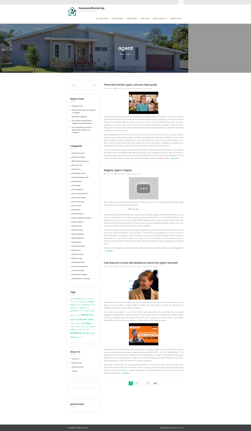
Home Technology (159, 18)
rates (83, 329)
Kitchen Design (77, 226)
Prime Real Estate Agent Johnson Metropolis (130, 84)
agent (129, 88)
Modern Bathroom (78, 238)
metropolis (145, 88)
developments (86, 305)
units (82, 337)
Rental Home (76, 250)
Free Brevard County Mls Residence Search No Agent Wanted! (141, 262)
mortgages (72, 326)
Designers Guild (77, 106)
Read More (175, 158)
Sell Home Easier (77, 254)
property (73, 329)
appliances (79, 299)
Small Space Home (78, 262)
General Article (176, 18)
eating (87, 308)
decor (86, 302)
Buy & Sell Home (102, 18)
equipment (74, 311)
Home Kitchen (132, 18)
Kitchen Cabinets (77, 222)
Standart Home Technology (81, 278)
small (93, 333)
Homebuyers (76, 210)
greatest (78, 315)
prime (150, 88)
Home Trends (76, 206)
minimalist (78, 323)
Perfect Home (76, 242)
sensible (86, 333)
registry (139, 174)
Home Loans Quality (78, 197)
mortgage (86, 323)
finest (80, 311)
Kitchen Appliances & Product (81, 218)
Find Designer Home (78, 173)
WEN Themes (178, 428)
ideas (92, 315)
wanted (155, 266)
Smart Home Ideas (78, 270)
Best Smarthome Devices (80, 161)
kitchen (83, 319)
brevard (134, 266)
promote (92, 327)
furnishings (86, 311)
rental (87, 329)
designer (73, 305)
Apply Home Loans (78, 153)
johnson (138, 88)
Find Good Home (117, 18)
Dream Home (76, 169)
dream (82, 308)
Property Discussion (78, 246)
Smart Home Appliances (80, 266)
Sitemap (74, 371)
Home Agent (120, 88)
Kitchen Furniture (77, 230)
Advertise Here (77, 363)
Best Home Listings (78, 157)
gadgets (72, 315)
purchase (79, 329)
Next (155, 383)
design (91, 302)
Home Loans (144, 18)
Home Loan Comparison (80, 193)
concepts (81, 302)
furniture (92, 311)
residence (145, 266)
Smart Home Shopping (79, 274)
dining (72, 308)
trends (78, 337)
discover (77, 308)
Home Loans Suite (78, 202)
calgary (134, 174)
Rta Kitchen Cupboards (79, 117)
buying (85, 298)
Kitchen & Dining (77, 214)
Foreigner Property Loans (80, 177)
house (85, 314)
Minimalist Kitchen (78, 234)
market (72, 323)
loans (91, 319)
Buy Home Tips (77, 165)
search (150, 266)
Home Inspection (77, 189)
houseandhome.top (91, 8)
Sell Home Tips (77, 258)
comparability (73, 302)
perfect (87, 326)
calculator (90, 298)
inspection (74, 320)
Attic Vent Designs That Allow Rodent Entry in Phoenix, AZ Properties (82, 130)
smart (72, 337)
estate (134, 88)
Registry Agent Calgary (118, 170)
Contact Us (75, 359)
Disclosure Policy (78, 367)
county (139, 266)
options (82, 326)
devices (93, 305)
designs (79, 305)
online (78, 326)
